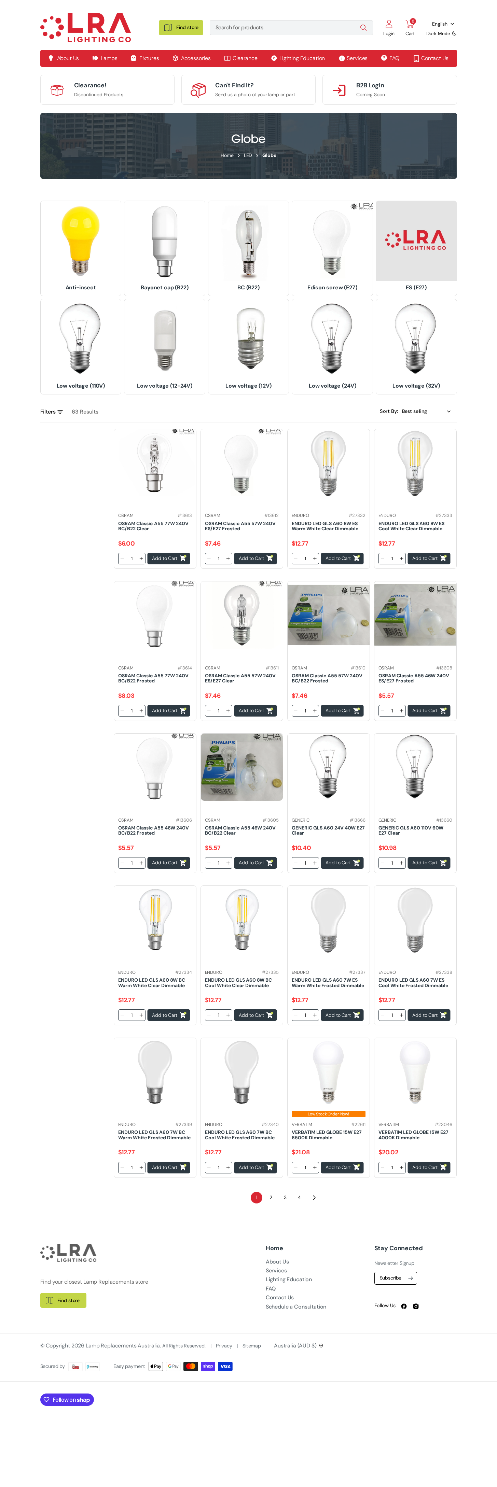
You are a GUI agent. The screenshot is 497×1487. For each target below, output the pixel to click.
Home (227, 155)
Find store (68, 1300)
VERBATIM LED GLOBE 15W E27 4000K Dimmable (413, 1134)
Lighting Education (289, 1279)
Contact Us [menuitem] (434, 58)
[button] (389, 27)
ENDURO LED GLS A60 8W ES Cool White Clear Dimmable (411, 526)
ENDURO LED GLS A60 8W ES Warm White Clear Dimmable (325, 526)
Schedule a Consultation (296, 1306)
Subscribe (391, 1278)
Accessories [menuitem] (196, 58)
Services (276, 1270)
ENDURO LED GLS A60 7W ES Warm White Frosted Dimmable (328, 982)
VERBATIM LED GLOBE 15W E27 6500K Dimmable (327, 1134)
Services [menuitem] (357, 58)
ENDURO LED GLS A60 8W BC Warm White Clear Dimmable (151, 982)
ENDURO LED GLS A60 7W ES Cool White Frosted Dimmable (413, 982)
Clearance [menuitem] (245, 58)
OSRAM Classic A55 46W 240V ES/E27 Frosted (413, 678)
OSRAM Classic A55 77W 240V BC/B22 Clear (153, 526)
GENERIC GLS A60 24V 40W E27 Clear (328, 830)
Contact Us (280, 1297)
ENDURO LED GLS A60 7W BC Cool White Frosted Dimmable (240, 1134)
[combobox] (291, 27)
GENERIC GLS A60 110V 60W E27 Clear (410, 830)
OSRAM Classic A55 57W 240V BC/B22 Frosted (327, 678)
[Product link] (155, 462)
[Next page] (314, 1197)
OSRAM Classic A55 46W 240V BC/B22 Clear (240, 830)
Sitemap (252, 1346)
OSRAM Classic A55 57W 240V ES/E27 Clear (240, 678)
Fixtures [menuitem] (149, 58)
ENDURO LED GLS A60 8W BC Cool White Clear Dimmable (238, 982)
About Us (277, 1261)
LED (248, 155)
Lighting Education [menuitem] (302, 58)
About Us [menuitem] (68, 58)
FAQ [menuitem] (394, 58)
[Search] (363, 28)
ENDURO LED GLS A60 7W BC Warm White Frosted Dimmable (154, 1134)
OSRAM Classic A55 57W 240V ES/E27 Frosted (240, 526)
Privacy (224, 1346)
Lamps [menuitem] (109, 58)
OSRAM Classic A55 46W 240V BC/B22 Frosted (153, 830)
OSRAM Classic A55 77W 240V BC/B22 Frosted (153, 678)
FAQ (271, 1288)
